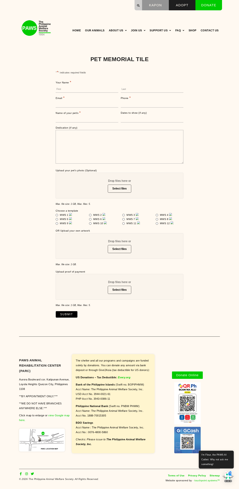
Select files (119, 188)
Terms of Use (176, 475)
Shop (192, 30)
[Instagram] (26, 473)
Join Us (136, 30)
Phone (126, 98)
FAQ (178, 30)
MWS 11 (131, 223)
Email (60, 98)
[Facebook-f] (20, 473)
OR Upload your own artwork (73, 230)
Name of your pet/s (68, 113)
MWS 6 (98, 219)
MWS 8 (164, 219)
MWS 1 (64, 214)
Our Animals (95, 30)
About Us (116, 30)
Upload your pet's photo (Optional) (76, 170)
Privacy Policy (197, 475)
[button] (138, 5)
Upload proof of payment (70, 271)
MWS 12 (165, 223)
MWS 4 (164, 214)
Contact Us (210, 30)
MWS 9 (64, 223)
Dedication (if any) (67, 127)
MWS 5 (64, 219)
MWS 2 (98, 214)
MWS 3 (131, 214)
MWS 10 (98, 223)
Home (76, 30)
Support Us (159, 30)
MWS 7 (131, 219)
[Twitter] (32, 473)
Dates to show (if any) (134, 112)
